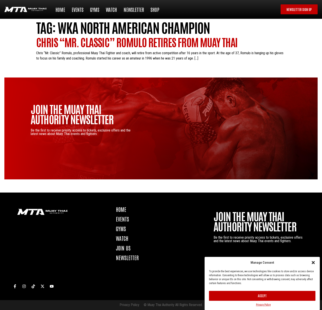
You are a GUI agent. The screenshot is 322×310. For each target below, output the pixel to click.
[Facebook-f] (15, 286)
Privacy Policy (263, 304)
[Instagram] (24, 286)
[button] (313, 262)
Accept (262, 296)
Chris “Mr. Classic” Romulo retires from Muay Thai (137, 42)
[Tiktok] (33, 286)
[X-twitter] (42, 286)
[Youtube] (52, 286)
